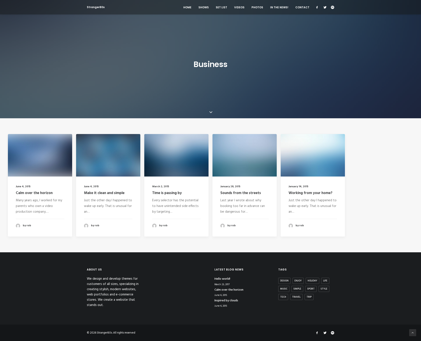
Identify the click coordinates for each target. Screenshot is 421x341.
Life (325, 281)
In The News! (279, 7)
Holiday (312, 281)
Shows (203, 7)
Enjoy (298, 281)
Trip (309, 297)
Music (283, 289)
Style (324, 289)
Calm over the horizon (34, 193)
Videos (239, 7)
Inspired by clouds (226, 300)
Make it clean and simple (104, 193)
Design (284, 281)
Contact (302, 7)
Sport (311, 289)
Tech (283, 297)
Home (187, 7)
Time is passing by (167, 193)
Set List (221, 7)
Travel (296, 297)
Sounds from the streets (240, 193)
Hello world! (222, 278)
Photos (257, 7)
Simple (297, 289)
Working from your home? (310, 193)
